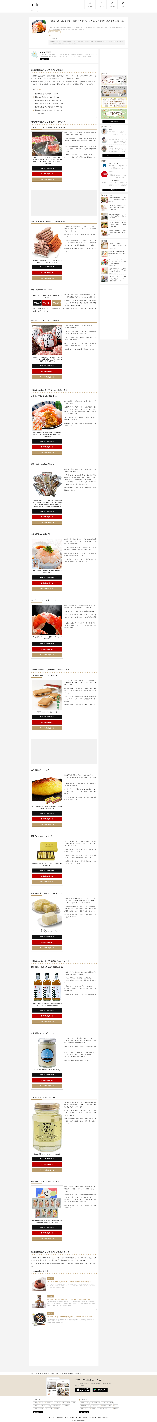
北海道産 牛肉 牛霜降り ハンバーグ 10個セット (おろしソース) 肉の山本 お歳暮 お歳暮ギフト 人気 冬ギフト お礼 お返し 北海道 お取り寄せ (47, 359)
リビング (58, 1402)
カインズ (116, 1408)
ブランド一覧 (85, 1412)
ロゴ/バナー (93, 1417)
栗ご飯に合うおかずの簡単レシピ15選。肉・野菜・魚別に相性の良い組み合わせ (117, 199)
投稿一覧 (44, 59)
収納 (36, 1402)
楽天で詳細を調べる (47, 174)
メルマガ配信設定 (103, 1417)
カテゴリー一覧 (38, 1412)
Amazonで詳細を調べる (47, 168)
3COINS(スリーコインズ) (104, 1408)
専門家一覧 (114, 189)
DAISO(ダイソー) (95, 1402)
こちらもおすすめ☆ (41, 113)
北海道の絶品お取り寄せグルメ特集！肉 (47, 97)
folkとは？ (53, 1417)
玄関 (74, 1402)
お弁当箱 (57, 1408)
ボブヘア (37, 1405)
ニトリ (116, 1405)
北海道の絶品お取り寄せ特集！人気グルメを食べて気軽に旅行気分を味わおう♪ (63, 1373)
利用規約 (61, 1417)
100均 (41, 1402)
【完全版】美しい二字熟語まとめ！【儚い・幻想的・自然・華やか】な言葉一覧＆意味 (117, 207)
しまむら (93, 1408)
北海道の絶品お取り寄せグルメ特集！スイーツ (49, 103)
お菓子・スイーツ (39, 1408)
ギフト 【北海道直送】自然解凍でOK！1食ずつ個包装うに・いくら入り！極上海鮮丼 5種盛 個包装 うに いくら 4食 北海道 (47, 434)
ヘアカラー (66, 1405)
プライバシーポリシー (71, 1417)
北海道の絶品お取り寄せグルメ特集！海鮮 (48, 100)
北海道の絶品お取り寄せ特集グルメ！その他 (48, 107)
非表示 (39, 89)
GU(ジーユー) (95, 1405)
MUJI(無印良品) (85, 1405)
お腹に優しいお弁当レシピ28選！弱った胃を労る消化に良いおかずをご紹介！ (117, 232)
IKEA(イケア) (84, 1408)
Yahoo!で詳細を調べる (47, 179)
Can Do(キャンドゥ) (108, 1402)
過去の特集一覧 (114, 121)
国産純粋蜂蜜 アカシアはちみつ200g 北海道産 (47, 1154)
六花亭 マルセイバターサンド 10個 (47, 712)
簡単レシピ (49, 1408)
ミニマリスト (49, 1402)
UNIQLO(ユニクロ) (106, 1405)
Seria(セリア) (84, 1402)
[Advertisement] (64, 203)
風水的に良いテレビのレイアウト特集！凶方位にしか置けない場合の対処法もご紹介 (117, 216)
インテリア (52, 35)
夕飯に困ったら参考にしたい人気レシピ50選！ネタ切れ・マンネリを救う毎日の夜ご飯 (117, 224)
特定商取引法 (83, 1417)
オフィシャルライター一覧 (114, 155)
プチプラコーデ (56, 1405)
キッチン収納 (66, 1402)
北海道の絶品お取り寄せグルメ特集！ (46, 94)
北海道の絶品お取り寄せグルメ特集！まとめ (48, 110)
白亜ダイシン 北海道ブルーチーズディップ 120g (47, 1070)
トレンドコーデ (46, 1405)
